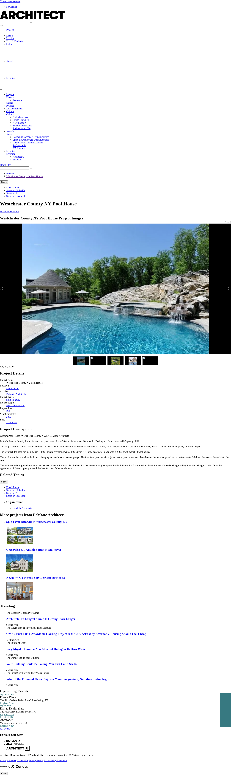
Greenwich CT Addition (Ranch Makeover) (34, 549)
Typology (17, 32)
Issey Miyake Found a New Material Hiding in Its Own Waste (45, 649)
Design (9, 35)
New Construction (15, 405)
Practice (10, 38)
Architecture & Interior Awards (28, 69)
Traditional (11, 422)
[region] (115, 289)
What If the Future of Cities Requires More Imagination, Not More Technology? (57, 679)
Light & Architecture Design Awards (31, 66)
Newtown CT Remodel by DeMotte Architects (35, 577)
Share (4, 182)
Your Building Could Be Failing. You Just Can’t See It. (41, 664)
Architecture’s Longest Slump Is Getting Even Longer (40, 619)
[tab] (81, 360)
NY (17, 388)
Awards (10, 61)
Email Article (12, 187)
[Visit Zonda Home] (14, 767)
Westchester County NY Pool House (24, 176)
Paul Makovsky (20, 46)
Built (8, 411)
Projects (10, 29)
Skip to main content (10, 1)
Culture (10, 44)
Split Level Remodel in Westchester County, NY (36, 521)
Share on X (12, 193)
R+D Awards (19, 72)
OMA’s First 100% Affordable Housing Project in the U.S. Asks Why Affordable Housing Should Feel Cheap (76, 634)
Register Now (7, 703)
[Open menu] (1, 25)
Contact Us (22, 760)
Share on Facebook (15, 196)
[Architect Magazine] (32, 18)
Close (3, 773)
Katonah (10, 388)
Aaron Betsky (19, 52)
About (3, 760)
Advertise (11, 760)
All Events (5, 728)
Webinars (17, 83)
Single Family (13, 399)
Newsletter (11, 6)
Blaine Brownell (21, 49)
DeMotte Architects (9, 211)
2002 (8, 416)
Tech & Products (14, 41)
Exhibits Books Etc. (22, 55)
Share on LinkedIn (15, 190)
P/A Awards (19, 75)
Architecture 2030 (21, 58)
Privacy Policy (36, 760)
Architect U (18, 80)
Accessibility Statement (55, 760)
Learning (10, 78)
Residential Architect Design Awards (31, 63)
